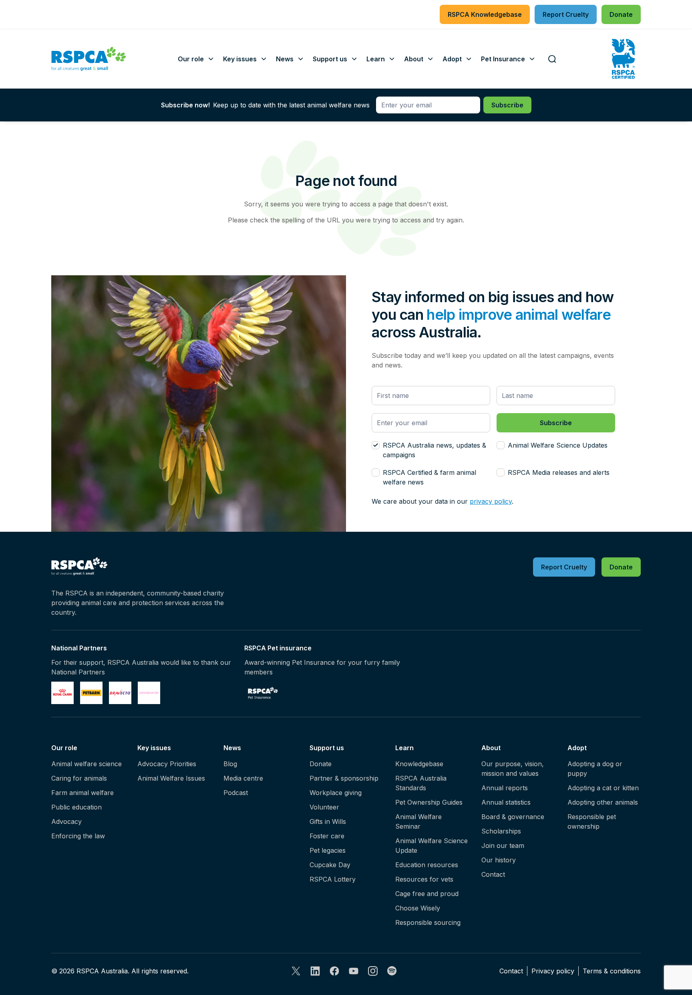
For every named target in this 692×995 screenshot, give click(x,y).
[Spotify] (392, 971)
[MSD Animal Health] (120, 693)
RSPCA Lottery (333, 879)
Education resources (426, 865)
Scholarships (501, 831)
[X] (296, 971)
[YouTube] (353, 971)
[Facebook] (334, 971)
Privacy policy (552, 971)
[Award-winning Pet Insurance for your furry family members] (263, 693)
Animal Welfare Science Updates (558, 445)
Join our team (502, 846)
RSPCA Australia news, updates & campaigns (434, 450)
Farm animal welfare (82, 793)
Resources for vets (424, 879)
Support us (327, 748)
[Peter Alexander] (149, 693)
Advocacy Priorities (166, 764)
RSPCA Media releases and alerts (559, 472)
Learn (404, 748)
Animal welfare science (86, 764)
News (232, 748)
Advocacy (66, 821)
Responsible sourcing (428, 922)
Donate (321, 764)
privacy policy (491, 501)
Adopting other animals (602, 802)
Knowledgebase (419, 764)
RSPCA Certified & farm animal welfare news (429, 477)
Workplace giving (336, 793)
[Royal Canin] (62, 693)
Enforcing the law (78, 836)
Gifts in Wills (328, 821)
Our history (498, 860)
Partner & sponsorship (344, 778)
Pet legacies (328, 850)
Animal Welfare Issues (171, 778)
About (491, 748)
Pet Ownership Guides (429, 802)
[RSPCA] (88, 59)
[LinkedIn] (315, 971)
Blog (230, 764)
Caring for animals (79, 778)
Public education (76, 807)
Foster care (327, 836)
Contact (493, 874)
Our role (64, 748)
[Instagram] (373, 971)
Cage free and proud (427, 894)
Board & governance (512, 817)
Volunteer (324, 807)
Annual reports (504, 788)
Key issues (154, 748)
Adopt (577, 748)
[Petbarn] (91, 693)
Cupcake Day (330, 865)
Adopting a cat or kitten (603, 788)
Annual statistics (506, 802)
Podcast (235, 793)
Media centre (243, 778)
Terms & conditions (612, 971)
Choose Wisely (417, 908)
